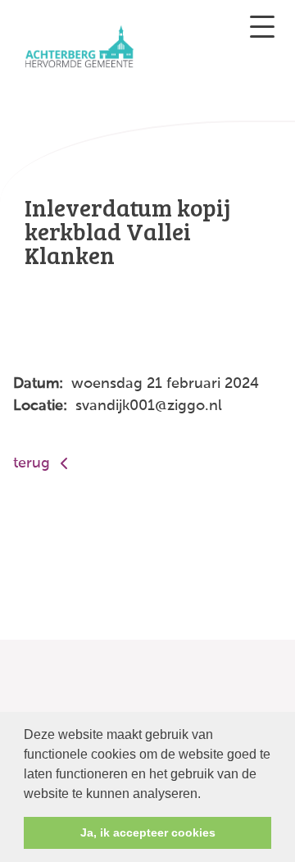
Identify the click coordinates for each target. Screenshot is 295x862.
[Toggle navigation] (262, 26)
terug (33, 463)
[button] (206, 794)
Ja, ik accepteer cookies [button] (148, 832)
